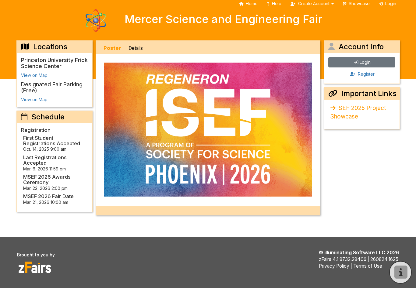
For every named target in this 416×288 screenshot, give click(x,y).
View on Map (34, 75)
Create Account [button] (314, 3)
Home (252, 3)
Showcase (359, 3)
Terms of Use (367, 266)
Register (366, 74)
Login (365, 62)
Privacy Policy (334, 266)
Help (276, 3)
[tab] (112, 48)
